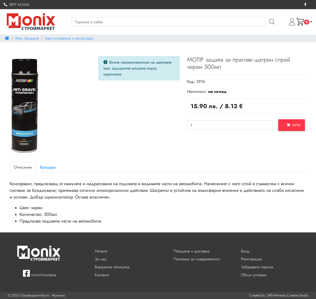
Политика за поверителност (197, 259)
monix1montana (43, 275)
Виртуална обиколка (112, 267)
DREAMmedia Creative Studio (287, 295)
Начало (101, 251)
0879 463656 (18, 4)
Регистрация (251, 259)
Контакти (102, 275)
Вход (245, 251)
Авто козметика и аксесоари (69, 38)
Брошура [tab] (48, 167)
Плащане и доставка (191, 251)
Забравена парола (257, 267)
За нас (101, 259)
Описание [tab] (23, 167)
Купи (295, 125)
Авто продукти (27, 38)
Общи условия (253, 275)
